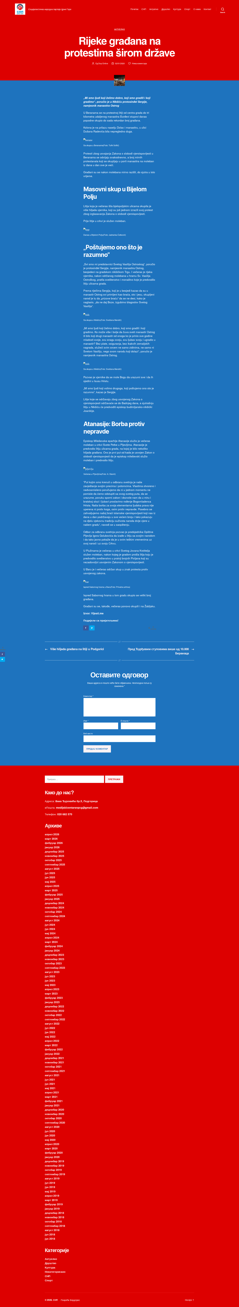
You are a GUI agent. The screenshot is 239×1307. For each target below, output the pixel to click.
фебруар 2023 (54, 998)
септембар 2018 (55, 1226)
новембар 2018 (54, 1217)
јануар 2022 (52, 1054)
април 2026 (52, 834)
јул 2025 (50, 873)
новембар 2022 (54, 1010)
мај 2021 (50, 1088)
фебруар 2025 (54, 894)
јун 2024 (50, 929)
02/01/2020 (120, 63)
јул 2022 (50, 1028)
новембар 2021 (54, 1062)
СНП (143, 9)
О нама (197, 9)
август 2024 (52, 920)
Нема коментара (139, 63)
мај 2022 (50, 1036)
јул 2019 (50, 1183)
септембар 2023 (55, 967)
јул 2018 (50, 1234)
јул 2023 (50, 976)
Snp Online (103, 63)
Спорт (187, 9)
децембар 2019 (54, 1161)
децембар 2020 (54, 1109)
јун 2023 (50, 980)
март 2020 (51, 1148)
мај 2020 (50, 1140)
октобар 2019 (53, 1170)
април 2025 (52, 886)
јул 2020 (50, 1131)
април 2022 (52, 1041)
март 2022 (51, 1045)
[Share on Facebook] (85, 627)
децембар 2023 (54, 954)
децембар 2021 (54, 1058)
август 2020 (52, 1127)
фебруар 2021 (54, 1101)
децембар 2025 (54, 851)
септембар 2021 (55, 1071)
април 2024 (52, 937)
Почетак (134, 9)
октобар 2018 (53, 1221)
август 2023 (52, 972)
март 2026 (51, 838)
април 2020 (52, 1144)
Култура (177, 9)
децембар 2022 (54, 1006)
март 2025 (51, 890)
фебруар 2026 (54, 843)
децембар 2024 (54, 903)
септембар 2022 (55, 1019)
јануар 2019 (52, 1208)
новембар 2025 (54, 856)
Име (86, 721)
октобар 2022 (53, 1015)
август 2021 (52, 1075)
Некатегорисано (55, 1271)
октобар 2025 (53, 860)
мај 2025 (50, 881)
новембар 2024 (54, 907)
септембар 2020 (55, 1122)
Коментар (88, 696)
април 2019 (52, 1195)
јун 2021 (50, 1084)
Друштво (165, 9)
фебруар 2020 (54, 1152)
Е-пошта (125, 721)
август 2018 (52, 1230)
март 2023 (51, 993)
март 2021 (51, 1097)
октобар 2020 (53, 1118)
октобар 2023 (53, 963)
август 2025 (52, 868)
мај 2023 (50, 985)
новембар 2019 (54, 1165)
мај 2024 (50, 933)
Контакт (207, 9)
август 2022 (52, 1023)
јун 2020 (50, 1135)
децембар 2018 (54, 1213)
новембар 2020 (54, 1114)
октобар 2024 (53, 911)
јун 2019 (50, 1187)
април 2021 (52, 1092)
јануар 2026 (52, 847)
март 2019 (51, 1200)
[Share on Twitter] (92, 627)
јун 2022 (50, 1032)
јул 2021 (50, 1079)
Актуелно (153, 9)
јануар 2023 (52, 1002)
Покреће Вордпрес (70, 1300)
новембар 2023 (54, 959)
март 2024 (51, 942)
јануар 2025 (52, 899)
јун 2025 (50, 877)
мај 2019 (50, 1191)
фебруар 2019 (54, 1204)
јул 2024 (50, 924)
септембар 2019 (55, 1174)
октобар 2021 (53, 1066)
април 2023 (52, 989)
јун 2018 (50, 1238)
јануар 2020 (52, 1157)
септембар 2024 (55, 916)
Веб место (88, 733)
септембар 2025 (55, 864)
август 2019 (52, 1178)
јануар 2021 (52, 1105)
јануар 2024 (52, 950)
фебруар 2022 (54, 1049)
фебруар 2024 (54, 946)
